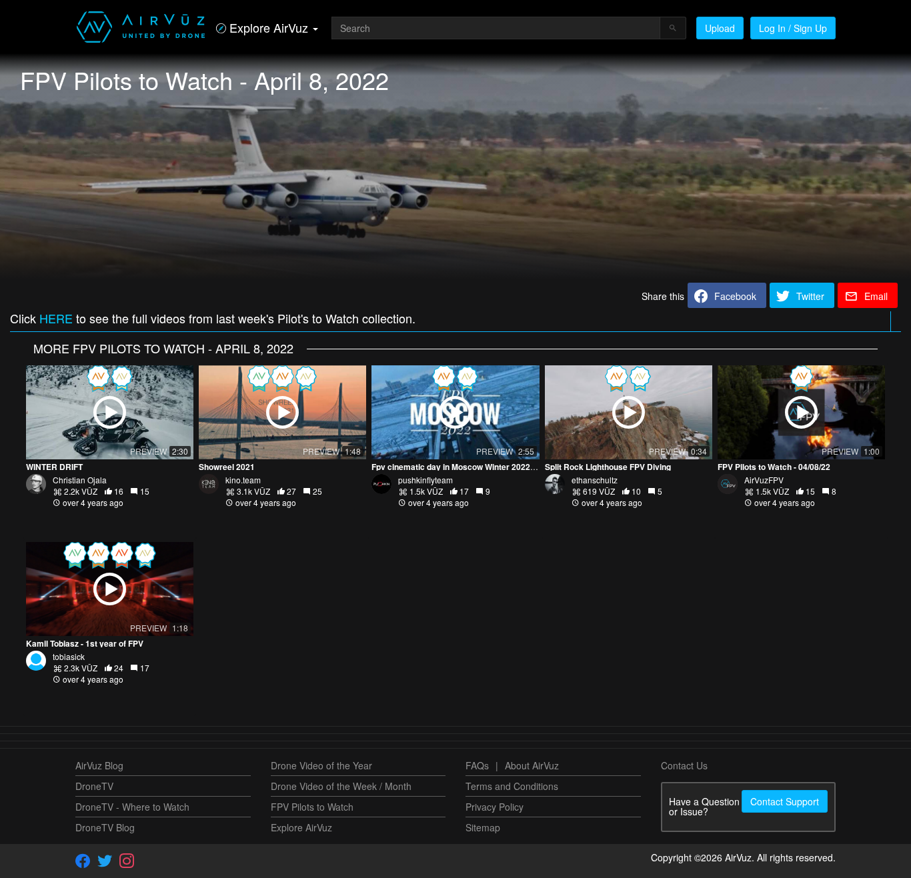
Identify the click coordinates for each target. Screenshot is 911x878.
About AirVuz (532, 765)
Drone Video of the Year (321, 765)
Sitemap (483, 827)
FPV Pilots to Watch (312, 806)
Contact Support (784, 801)
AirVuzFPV (764, 479)
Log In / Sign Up (793, 28)
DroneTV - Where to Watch (132, 806)
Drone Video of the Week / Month (341, 786)
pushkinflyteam (425, 479)
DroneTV (94, 786)
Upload (720, 28)
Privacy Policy (495, 806)
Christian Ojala (80, 479)
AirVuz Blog (99, 765)
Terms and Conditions (512, 786)
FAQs (477, 765)
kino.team (243, 479)
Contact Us (684, 765)
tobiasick (69, 656)
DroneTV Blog (105, 827)
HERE (56, 318)
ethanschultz (595, 479)
